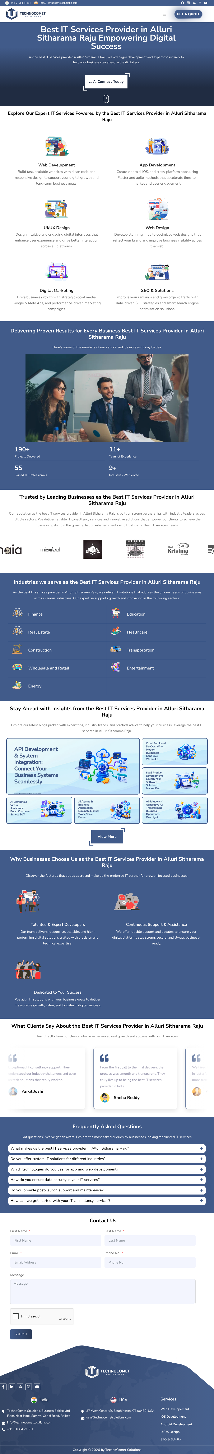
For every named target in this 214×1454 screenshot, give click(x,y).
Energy (34, 686)
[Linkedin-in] (12, 1387)
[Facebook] (182, 3)
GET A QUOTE (188, 14)
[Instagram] (200, 3)
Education (136, 614)
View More (107, 836)
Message (17, 1275)
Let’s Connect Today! (106, 81)
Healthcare (137, 632)
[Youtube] (206, 3)
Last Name (112, 1231)
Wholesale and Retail (48, 668)
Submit (21, 1334)
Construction (40, 650)
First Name (18, 1231)
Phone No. (112, 1253)
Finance (35, 614)
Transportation (140, 650)
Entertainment (140, 668)
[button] (164, 14)
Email (14, 1253)
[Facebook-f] (3, 1387)
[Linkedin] (188, 3)
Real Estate (39, 632)
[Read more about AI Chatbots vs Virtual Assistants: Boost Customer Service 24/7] (39, 810)
